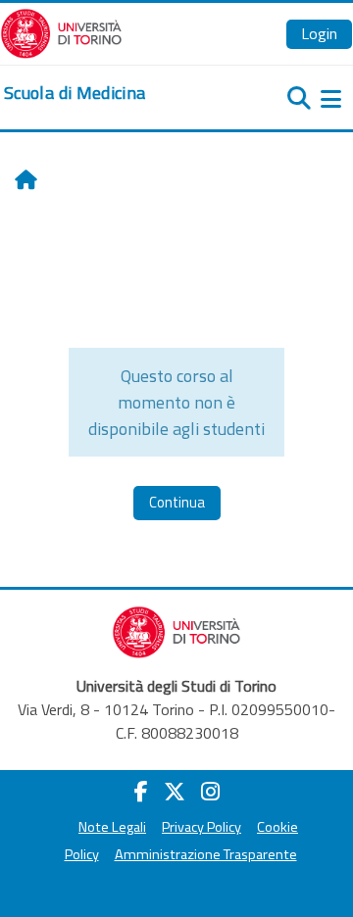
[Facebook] (141, 791)
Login (319, 33)
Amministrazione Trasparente (206, 854)
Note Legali (112, 827)
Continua (177, 502)
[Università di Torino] (61, 31)
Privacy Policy (201, 827)
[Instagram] (210, 791)
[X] (174, 791)
